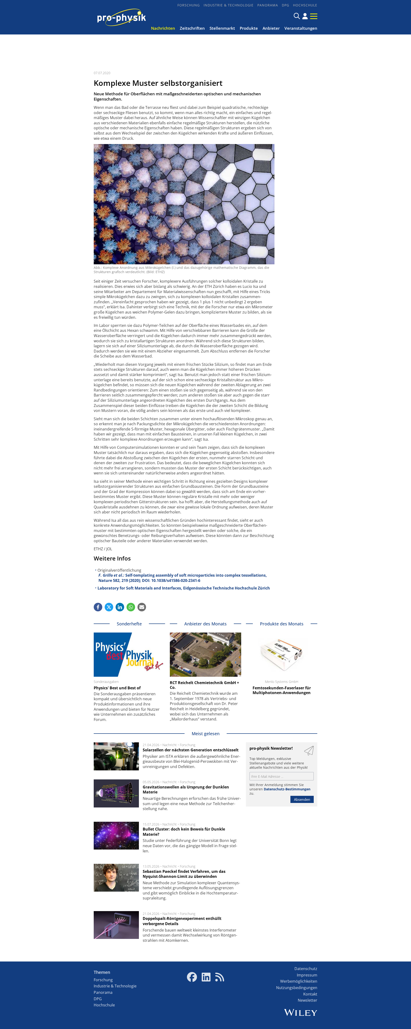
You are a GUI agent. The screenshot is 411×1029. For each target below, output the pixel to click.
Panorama (267, 5)
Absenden (302, 799)
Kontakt (310, 994)
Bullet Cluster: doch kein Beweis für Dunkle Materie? (184, 831)
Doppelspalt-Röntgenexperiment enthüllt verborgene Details (182, 921)
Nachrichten (163, 28)
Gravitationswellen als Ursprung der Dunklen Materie (186, 789)
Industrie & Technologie (229, 5)
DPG (285, 5)
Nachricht (169, 745)
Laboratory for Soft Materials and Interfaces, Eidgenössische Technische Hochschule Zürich (184, 588)
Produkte (249, 28)
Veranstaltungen (300, 28)
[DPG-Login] (305, 16)
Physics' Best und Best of (117, 688)
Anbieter (271, 28)
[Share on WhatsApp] (131, 607)
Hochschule (305, 5)
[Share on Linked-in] (120, 607)
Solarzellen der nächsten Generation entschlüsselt (191, 750)
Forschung (188, 5)
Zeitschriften (192, 28)
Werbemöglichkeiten (298, 981)
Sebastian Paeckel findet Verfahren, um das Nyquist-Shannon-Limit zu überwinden (184, 874)
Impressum (307, 975)
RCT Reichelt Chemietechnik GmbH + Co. (204, 685)
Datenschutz (305, 968)
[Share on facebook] (98, 607)
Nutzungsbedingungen (296, 987)
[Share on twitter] (109, 607)
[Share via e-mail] (141, 607)
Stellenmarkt (222, 28)
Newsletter (307, 1000)
